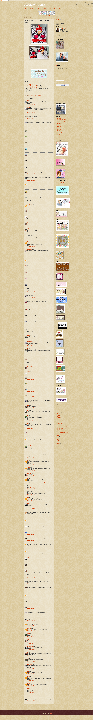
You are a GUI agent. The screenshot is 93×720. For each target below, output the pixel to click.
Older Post (52, 706)
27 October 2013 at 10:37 (31, 655)
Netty (28, 405)
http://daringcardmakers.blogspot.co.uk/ (31, 83)
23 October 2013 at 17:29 (31, 508)
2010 (57, 449)
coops (28, 511)
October (58, 413)
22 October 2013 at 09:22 (31, 132)
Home (26, 8)
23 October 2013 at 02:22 (31, 412)
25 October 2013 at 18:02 (31, 630)
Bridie (28, 478)
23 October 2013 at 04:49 (31, 428)
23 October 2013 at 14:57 (31, 475)
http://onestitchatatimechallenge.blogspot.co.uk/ (32, 86)
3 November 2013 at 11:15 (31, 700)
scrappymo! (29, 628)
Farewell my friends (59, 132)
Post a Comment (28, 702)
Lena (28, 415)
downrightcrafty (29, 563)
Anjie (28, 639)
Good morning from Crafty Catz (61, 121)
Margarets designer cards (31, 241)
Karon (28, 399)
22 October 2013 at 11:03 (30, 193)
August (58, 435)
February (58, 443)
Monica (28, 129)
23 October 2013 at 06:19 (31, 435)
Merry (28, 410)
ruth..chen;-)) (29, 586)
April (58, 440)
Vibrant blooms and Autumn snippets (61, 119)
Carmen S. (29, 327)
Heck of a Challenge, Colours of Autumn (62, 432)
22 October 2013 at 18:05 (31, 338)
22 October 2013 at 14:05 (31, 274)
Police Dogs (58, 130)
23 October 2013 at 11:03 (30, 449)
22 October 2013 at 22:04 (31, 396)
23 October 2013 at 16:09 (31, 500)
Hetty (28, 503)
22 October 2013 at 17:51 (31, 332)
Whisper (28, 633)
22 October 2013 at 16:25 (31, 311)
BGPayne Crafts (32, 487)
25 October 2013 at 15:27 (31, 625)
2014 (57, 408)
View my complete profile (59, 36)
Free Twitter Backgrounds (46, 15)
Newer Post (26, 706)
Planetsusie (29, 283)
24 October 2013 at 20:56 (31, 597)
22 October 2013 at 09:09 (31, 104)
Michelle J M (29, 683)
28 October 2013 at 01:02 (31, 661)
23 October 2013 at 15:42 (31, 494)
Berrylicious (58, 134)
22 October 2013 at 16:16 (31, 305)
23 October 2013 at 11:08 (30, 457)
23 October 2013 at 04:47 (31, 420)
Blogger (51, 713)
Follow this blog (62, 85)
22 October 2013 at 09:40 (31, 156)
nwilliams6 (29, 445)
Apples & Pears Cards (60, 136)
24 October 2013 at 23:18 (31, 615)
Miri (28, 497)
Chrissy (28, 107)
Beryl (28, 100)
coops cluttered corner (60, 126)
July (58, 436)
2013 (57, 409)
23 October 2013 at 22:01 (31, 547)
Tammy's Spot (59, 129)
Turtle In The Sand (30, 623)
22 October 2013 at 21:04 (31, 385)
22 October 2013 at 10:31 (31, 180)
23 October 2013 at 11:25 (30, 464)
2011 (57, 447)
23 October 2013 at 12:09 (31, 470)
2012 (57, 446)
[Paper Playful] (62, 182)
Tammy (28, 222)
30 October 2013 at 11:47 (30, 673)
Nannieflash (29, 580)
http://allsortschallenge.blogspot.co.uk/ (31, 85)
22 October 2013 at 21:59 (31, 391)
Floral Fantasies (59, 118)
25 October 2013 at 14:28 (31, 620)
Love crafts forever (30, 646)
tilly (28, 147)
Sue (28, 176)
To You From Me (59, 137)
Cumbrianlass (29, 341)
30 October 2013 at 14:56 (31, 680)
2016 (57, 405)
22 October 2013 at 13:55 (31, 261)
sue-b (28, 658)
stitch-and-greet (29, 121)
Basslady (28, 300)
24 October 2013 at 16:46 (31, 577)
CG (27, 652)
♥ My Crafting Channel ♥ (30, 692)
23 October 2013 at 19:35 (31, 528)
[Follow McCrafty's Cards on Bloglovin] (60, 81)
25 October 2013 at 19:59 (31, 636)
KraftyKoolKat (29, 249)
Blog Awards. (65, 8)
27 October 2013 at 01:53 (31, 649)
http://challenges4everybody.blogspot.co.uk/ (32, 87)
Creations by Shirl (30, 366)
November (58, 412)
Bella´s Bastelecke (30, 664)
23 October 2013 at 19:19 (31, 522)
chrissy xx (28, 228)
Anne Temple (29, 473)
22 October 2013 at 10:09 (31, 168)
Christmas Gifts (59, 422)
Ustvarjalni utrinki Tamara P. (31, 215)
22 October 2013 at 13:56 (31, 268)
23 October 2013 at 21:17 (31, 534)
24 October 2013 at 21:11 (30, 603)
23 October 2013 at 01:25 (31, 407)
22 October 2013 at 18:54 (31, 345)
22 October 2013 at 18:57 (31, 363)
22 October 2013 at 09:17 (31, 118)
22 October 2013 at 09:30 (31, 138)
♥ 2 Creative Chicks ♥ (30, 693)
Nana (28, 688)
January (58, 444)
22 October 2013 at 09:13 (31, 112)
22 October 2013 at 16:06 (31, 291)
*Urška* (28, 371)
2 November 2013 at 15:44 (31, 695)
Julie (28, 569)
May (58, 439)
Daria (28, 671)
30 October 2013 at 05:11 (30, 668)
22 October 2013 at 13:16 (31, 238)
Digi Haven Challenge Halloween (61, 428)
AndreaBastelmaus (30, 557)
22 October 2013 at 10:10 (31, 173)
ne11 (28, 294)
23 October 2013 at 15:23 (31, 488)
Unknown (28, 467)
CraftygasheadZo (29, 190)
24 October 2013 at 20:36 (31, 591)
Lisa (28, 348)
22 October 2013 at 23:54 (31, 402)
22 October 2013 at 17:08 (31, 317)
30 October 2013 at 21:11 (30, 685)
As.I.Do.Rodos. (29, 209)
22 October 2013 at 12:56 (31, 232)
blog (44, 482)
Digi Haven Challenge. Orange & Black (62, 418)
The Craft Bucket (29, 204)
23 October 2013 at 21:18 (31, 540)
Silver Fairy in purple (60, 423)
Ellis (28, 460)
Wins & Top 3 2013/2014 (55, 8)
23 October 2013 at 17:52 (31, 516)
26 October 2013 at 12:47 (31, 643)
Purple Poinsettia (59, 429)
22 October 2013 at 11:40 (30, 201)
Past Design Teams (44, 8)
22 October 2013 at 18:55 (31, 355)
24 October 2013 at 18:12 (31, 583)
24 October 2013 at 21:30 (31, 608)
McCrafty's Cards (34, 4)
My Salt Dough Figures (34, 8)
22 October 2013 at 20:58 (31, 379)
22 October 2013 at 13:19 (31, 246)
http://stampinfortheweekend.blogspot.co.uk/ (32, 84)
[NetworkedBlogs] (62, 84)
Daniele (28, 335)
